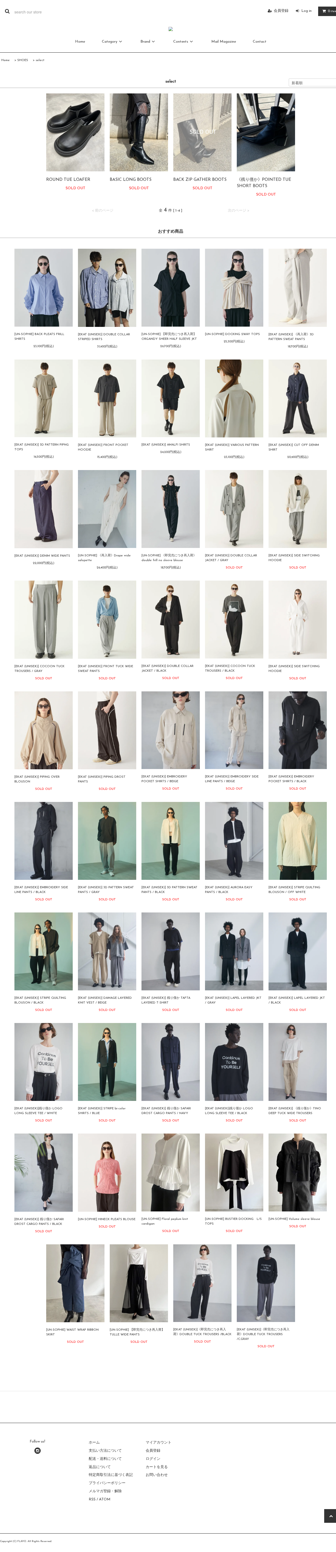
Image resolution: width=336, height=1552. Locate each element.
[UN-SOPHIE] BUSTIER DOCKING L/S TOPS (233, 1221)
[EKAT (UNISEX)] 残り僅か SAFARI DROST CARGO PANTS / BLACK (39, 1222)
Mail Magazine (223, 42)
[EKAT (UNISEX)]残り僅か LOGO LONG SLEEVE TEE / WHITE (38, 1111)
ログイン (153, 1459)
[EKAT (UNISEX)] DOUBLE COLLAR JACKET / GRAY (231, 558)
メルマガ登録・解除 (105, 1491)
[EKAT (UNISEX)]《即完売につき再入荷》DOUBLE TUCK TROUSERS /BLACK (202, 1332)
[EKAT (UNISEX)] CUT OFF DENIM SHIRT (294, 447)
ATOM (105, 1499)
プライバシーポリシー (107, 1483)
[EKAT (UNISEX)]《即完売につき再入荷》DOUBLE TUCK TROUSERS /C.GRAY (263, 1334)
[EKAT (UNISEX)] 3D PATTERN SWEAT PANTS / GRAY (106, 890)
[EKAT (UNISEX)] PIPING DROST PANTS (101, 779)
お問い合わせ (157, 1475)
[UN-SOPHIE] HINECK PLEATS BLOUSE (106, 1219)
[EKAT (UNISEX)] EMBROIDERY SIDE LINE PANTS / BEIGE (232, 779)
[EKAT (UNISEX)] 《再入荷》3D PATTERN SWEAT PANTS (291, 337)
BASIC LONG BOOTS (130, 180)
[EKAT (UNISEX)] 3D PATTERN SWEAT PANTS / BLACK (169, 890)
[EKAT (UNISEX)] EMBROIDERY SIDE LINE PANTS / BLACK (41, 890)
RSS (92, 1499)
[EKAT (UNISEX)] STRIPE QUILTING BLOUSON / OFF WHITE (294, 890)
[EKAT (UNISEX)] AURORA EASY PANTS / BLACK (229, 890)
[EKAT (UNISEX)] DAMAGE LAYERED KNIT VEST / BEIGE (105, 1000)
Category (109, 42)
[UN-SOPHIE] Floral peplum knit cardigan (164, 1221)
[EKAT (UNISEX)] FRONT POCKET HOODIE (103, 447)
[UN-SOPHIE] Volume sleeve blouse (294, 1219)
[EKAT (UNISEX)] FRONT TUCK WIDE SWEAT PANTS (105, 669)
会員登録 (281, 11)
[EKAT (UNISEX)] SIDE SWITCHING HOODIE (294, 558)
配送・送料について (105, 1459)
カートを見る (157, 1467)
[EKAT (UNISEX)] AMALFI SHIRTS (165, 444)
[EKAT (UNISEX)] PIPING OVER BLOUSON (37, 779)
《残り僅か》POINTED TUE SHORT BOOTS (264, 183)
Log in (306, 11)
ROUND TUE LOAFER (68, 180)
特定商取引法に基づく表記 (111, 1475)
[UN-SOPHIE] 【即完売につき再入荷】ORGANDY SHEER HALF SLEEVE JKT (169, 337)
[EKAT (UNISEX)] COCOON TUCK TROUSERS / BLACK (230, 668)
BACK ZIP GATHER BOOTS (200, 180)
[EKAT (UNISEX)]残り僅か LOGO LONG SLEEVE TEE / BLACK (229, 1111)
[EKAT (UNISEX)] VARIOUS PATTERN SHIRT (232, 447)
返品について (100, 1467)
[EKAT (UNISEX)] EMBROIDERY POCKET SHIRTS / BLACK (291, 779)
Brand (145, 42)
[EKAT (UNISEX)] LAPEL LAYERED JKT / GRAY (233, 1000)
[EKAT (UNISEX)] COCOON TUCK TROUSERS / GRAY (39, 669)
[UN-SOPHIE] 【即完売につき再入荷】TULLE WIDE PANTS (137, 1332)
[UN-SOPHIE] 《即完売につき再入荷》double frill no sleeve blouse (168, 558)
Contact (259, 42)
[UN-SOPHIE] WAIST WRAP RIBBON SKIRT (72, 1332)
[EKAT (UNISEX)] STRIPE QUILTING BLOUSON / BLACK (40, 1000)
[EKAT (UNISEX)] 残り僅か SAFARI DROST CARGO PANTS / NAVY (166, 1111)
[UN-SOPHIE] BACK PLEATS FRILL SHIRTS (39, 337)
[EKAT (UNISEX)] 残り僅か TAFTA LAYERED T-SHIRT (165, 1000)
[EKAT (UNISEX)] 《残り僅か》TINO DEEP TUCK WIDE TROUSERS (295, 1111)
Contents (180, 42)
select (40, 60)
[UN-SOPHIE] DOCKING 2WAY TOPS (232, 334)
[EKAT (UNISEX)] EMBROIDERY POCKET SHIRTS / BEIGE (164, 779)
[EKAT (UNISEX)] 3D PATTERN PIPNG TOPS (41, 447)
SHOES (22, 60)
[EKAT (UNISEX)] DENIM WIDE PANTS (42, 555)
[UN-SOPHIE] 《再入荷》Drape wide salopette (104, 558)
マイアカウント (158, 1443)
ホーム (94, 1443)
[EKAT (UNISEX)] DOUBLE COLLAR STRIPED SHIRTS (104, 337)
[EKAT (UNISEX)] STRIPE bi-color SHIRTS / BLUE (101, 1111)
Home (80, 42)
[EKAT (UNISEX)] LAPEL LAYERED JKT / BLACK (297, 1000)
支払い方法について (105, 1451)
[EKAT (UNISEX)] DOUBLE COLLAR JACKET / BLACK (167, 668)
